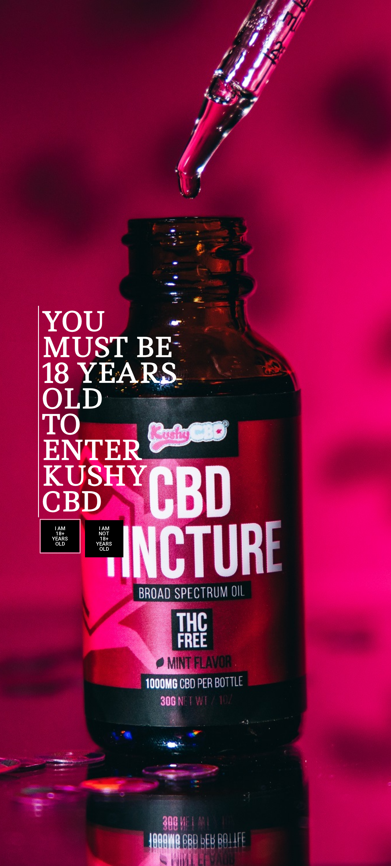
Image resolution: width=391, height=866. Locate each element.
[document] (195, 433)
